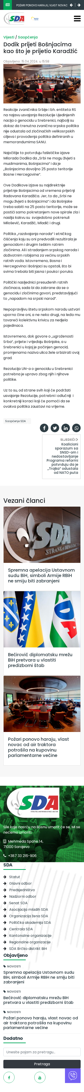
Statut (14, 876)
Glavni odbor (20, 883)
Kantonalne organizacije (30, 935)
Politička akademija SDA (30, 922)
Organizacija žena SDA (28, 916)
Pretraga (42, 1064)
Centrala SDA (21, 929)
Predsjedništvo (22, 890)
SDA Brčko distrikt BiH (28, 948)
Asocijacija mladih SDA (28, 909)
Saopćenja (28, 37)
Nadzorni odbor (22, 896)
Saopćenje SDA (15, 421)
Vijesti (9, 37)
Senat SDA (18, 903)
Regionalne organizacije (30, 942)
